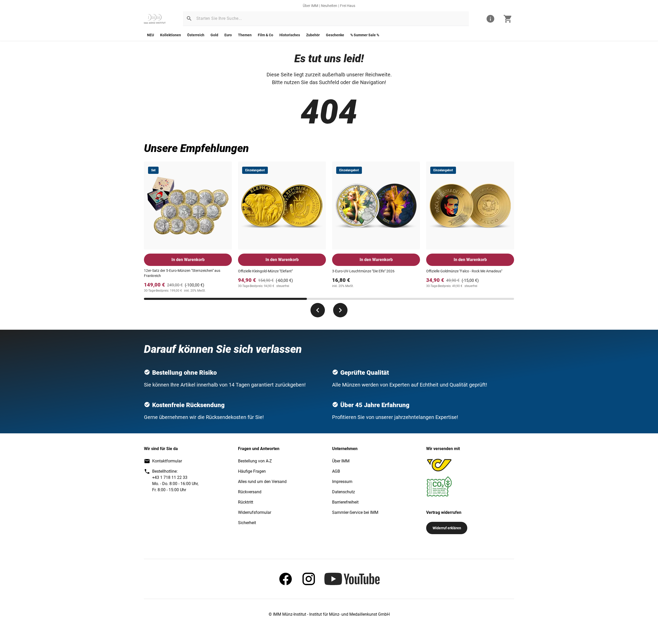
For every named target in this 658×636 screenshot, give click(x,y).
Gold (214, 35)
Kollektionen (170, 35)
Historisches (289, 35)
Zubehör (313, 35)
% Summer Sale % (364, 35)
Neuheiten (329, 6)
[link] (155, 19)
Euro (228, 35)
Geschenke (335, 35)
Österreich (195, 35)
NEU (150, 35)
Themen (245, 35)
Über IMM (310, 6)
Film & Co (265, 35)
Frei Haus (347, 6)
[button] (189, 18)
